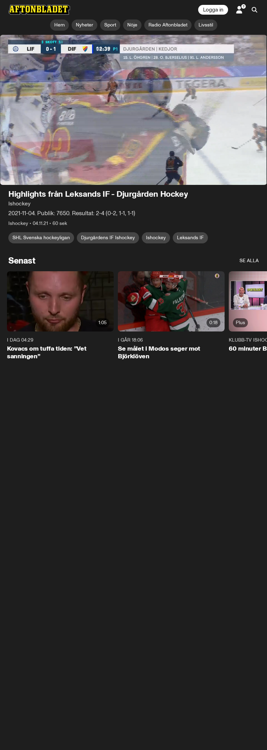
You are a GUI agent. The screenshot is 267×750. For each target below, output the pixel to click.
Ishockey (156, 238)
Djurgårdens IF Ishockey (108, 238)
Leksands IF (190, 238)
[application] (133, 110)
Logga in (213, 10)
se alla (249, 261)
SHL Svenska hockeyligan (41, 238)
